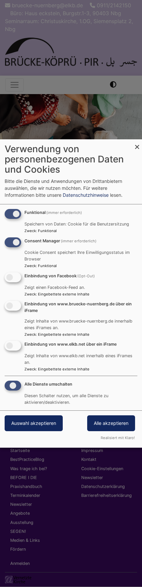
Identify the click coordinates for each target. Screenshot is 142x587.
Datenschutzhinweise (86, 195)
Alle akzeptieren (111, 423)
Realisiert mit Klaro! (118, 437)
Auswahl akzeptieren (33, 423)
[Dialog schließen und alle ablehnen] (137, 143)
